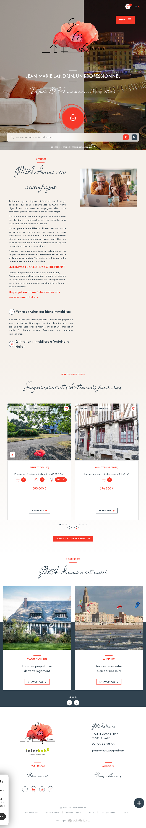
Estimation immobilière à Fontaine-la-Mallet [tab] (42, 344)
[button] (76, 529)
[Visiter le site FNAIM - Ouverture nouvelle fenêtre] (106, 789)
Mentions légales (74, 812)
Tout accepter (45, 816)
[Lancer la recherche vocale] (73, 117)
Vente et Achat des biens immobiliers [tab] (43, 311)
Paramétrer (17, 816)
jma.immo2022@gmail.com (108, 750)
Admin (91, 812)
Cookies (125, 812)
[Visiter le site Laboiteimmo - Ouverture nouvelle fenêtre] (78, 820)
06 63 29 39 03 (103, 744)
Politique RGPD (108, 812)
